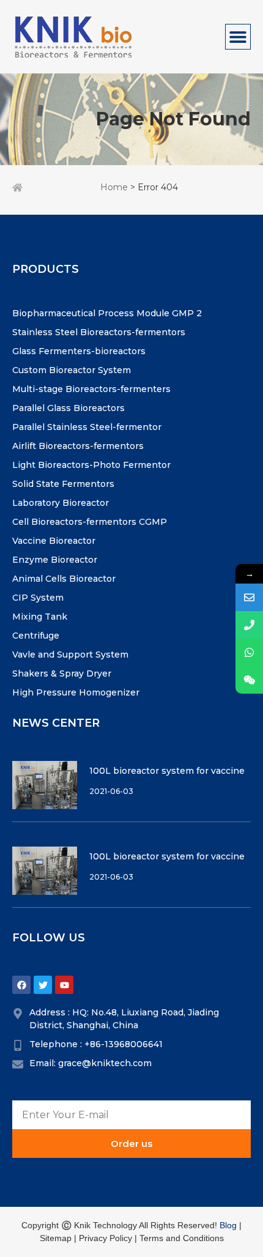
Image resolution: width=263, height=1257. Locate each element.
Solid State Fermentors (63, 483)
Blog (228, 1225)
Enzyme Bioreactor (54, 559)
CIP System (38, 597)
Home (114, 187)
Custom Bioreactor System (71, 370)
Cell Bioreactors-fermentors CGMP (89, 521)
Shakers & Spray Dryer (61, 673)
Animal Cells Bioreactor (64, 578)
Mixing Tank (39, 616)
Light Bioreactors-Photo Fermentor (91, 464)
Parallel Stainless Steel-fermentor (86, 426)
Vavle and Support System (70, 654)
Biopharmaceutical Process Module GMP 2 (107, 313)
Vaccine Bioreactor (53, 540)
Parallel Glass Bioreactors (68, 407)
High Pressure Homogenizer (75, 692)
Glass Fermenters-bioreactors (79, 351)
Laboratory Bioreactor (60, 502)
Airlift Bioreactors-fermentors (78, 445)
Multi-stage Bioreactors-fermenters (91, 389)
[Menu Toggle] (238, 37)
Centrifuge (35, 635)
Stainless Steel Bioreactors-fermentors (98, 332)
